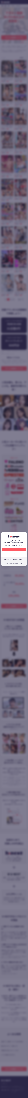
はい (14, 550)
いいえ (14, 553)
